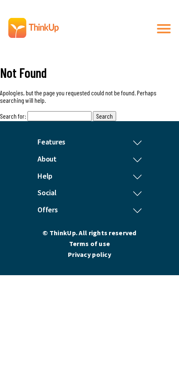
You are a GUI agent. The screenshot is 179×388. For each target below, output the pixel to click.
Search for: (13, 116)
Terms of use (89, 243)
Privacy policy (89, 254)
